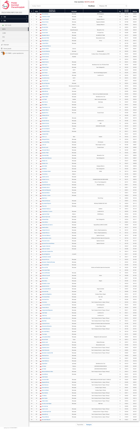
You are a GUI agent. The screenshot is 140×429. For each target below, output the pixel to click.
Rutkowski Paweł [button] (45, 67)
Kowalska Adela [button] (45, 227)
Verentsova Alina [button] (45, 299)
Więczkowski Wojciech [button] (46, 203)
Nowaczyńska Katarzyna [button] (47, 158)
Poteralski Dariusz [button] (45, 358)
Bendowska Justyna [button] (46, 283)
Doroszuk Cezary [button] (45, 21)
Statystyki (6, 44)
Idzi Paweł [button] (44, 368)
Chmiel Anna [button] (44, 174)
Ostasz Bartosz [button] (45, 222)
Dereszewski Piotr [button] (45, 126)
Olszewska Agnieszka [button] (46, 411)
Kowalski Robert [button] (45, 96)
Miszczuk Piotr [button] (45, 267)
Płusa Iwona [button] (44, 334)
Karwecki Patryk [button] (45, 86)
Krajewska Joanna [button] (45, 347)
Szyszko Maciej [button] (45, 374)
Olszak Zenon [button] (45, 29)
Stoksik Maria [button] (44, 280)
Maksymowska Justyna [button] (46, 238)
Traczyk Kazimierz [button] (45, 78)
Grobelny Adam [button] (45, 400)
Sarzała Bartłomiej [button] (45, 54)
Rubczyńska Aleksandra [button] (47, 326)
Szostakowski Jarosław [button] (46, 256)
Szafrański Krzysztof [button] (46, 275)
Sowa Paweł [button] (44, 320)
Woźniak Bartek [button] (45, 339)
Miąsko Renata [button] (45, 182)
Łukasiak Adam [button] (45, 43)
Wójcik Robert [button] (44, 104)
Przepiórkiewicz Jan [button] (46, 107)
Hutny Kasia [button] (44, 302)
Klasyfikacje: (91, 6)
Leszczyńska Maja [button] (45, 142)
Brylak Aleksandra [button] (45, 350)
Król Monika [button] (44, 168)
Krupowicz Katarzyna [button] (46, 246)
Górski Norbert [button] (45, 118)
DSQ (3, 37)
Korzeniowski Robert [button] (46, 270)
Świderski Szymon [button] (45, 123)
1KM (4, 17)
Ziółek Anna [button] (44, 315)
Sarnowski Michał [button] (45, 120)
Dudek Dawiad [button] (45, 376)
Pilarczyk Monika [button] (45, 416)
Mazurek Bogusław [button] (46, 83)
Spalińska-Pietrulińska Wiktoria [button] (48, 243)
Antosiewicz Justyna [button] (46, 195)
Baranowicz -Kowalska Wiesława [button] (48, 262)
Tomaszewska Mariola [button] (46, 288)
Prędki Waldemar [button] (45, 360)
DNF (3, 41)
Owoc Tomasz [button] (44, 64)
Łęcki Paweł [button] (44, 99)
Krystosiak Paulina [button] (45, 323)
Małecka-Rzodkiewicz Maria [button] (47, 371)
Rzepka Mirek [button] (44, 363)
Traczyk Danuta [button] (45, 80)
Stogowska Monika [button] (45, 382)
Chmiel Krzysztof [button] (45, 19)
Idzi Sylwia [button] (44, 366)
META (3, 29)
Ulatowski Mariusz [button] (45, 232)
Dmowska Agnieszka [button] (46, 318)
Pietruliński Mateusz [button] (46, 235)
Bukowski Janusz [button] (45, 179)
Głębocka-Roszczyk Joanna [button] (47, 224)
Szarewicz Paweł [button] (45, 152)
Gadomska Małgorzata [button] (46, 190)
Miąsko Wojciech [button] (45, 40)
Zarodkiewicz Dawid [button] (46, 16)
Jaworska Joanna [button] (45, 176)
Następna (89, 424)
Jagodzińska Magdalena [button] (47, 294)
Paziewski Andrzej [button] (46, 131)
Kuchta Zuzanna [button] (45, 56)
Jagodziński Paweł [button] (45, 214)
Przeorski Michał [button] (45, 307)
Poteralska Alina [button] (45, 355)
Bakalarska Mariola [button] (46, 192)
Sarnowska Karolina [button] (46, 88)
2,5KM (4, 33)
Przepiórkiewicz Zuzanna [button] (47, 211)
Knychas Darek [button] (45, 32)
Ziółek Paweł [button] (44, 312)
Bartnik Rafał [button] (44, 166)
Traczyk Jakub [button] (45, 70)
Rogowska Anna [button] (45, 112)
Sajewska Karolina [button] (45, 286)
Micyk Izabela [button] (44, 398)
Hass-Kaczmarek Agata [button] (46, 403)
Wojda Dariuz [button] (44, 198)
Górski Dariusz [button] (45, 102)
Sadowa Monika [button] (45, 414)
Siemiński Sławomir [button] (46, 128)
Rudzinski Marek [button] (45, 390)
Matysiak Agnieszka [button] (46, 216)
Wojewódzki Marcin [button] (46, 35)
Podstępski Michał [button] (45, 139)
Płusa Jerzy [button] (44, 206)
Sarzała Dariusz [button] (45, 59)
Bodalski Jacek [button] (45, 342)
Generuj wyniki (7, 48)
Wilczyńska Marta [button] (45, 264)
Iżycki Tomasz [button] (45, 72)
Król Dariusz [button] (44, 24)
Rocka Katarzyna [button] (45, 384)
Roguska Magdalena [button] (46, 254)
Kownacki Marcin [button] (45, 110)
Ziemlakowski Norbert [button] (46, 171)
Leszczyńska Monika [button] (46, 304)
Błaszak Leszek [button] (45, 147)
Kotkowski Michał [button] (45, 115)
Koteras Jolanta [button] (45, 278)
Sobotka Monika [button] (45, 91)
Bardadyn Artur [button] (45, 163)
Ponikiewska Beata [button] (46, 296)
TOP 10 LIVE (8, 25)
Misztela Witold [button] (45, 27)
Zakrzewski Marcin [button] (46, 150)
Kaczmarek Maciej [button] (45, 331)
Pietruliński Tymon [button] (46, 240)
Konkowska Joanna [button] (46, 187)
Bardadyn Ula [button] (44, 160)
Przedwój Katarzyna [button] (46, 328)
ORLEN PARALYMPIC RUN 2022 (11, 12)
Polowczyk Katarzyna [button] (46, 200)
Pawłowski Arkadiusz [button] (46, 208)
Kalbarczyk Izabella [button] (46, 248)
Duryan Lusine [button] (45, 408)
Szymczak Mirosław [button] (46, 272)
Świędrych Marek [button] (45, 48)
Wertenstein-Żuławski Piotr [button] (47, 251)
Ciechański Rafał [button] (45, 379)
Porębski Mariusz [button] (45, 75)
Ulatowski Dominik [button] (46, 230)
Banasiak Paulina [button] (45, 259)
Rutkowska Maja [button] (45, 219)
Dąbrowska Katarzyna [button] (46, 184)
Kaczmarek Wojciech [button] (46, 419)
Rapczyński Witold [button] (45, 38)
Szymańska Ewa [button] (45, 291)
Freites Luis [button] (44, 136)
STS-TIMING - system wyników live (14, 53)
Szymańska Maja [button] (45, 155)
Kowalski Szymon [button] (45, 62)
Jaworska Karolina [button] (45, 344)
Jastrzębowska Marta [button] (46, 336)
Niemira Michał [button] (45, 13)
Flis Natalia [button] (44, 395)
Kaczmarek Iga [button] (45, 406)
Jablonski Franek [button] (45, 94)
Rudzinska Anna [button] (45, 387)
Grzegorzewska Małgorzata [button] (47, 310)
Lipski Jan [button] (44, 144)
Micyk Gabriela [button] (45, 392)
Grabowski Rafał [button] (45, 134)
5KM (4, 21)
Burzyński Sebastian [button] (46, 51)
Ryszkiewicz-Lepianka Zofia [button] (47, 352)
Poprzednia (80, 424)
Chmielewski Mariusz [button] (46, 46)
